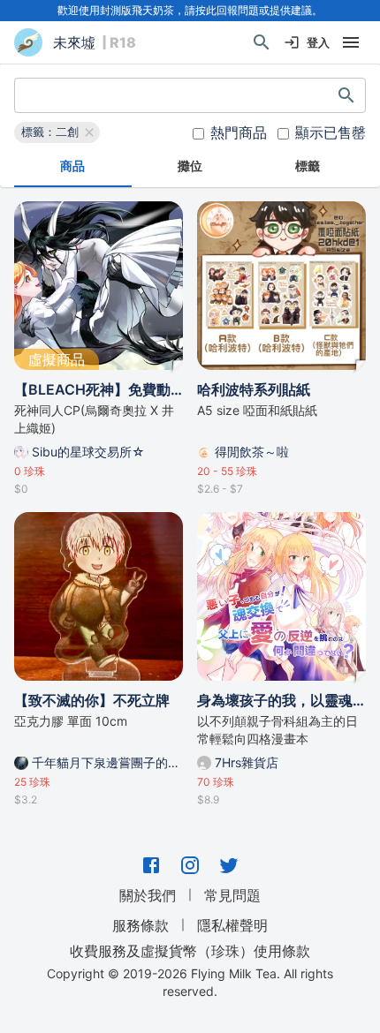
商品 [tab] (72, 165)
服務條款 (140, 925)
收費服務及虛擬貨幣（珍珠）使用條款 (190, 951)
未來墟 (74, 42)
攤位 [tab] (190, 165)
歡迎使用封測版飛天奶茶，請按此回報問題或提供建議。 (190, 10)
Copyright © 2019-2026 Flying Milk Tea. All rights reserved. (190, 982)
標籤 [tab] (307, 165)
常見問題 (232, 895)
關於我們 (147, 895)
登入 (318, 42)
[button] (57, 132)
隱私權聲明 (232, 925)
